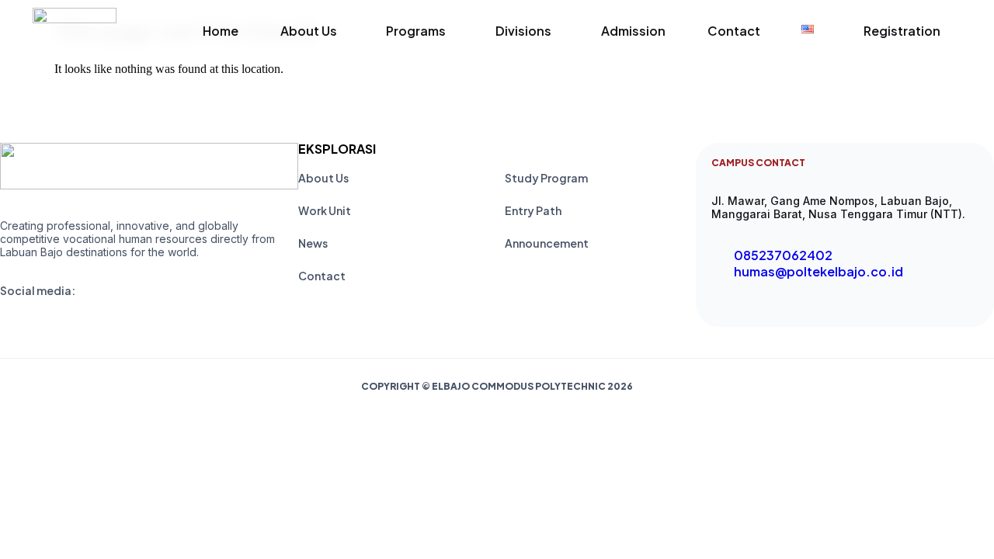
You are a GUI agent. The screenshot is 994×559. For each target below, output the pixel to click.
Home (220, 31)
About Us (308, 31)
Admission (633, 31)
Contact (733, 31)
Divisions (523, 31)
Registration (902, 31)
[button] (312, 31)
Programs (416, 31)
